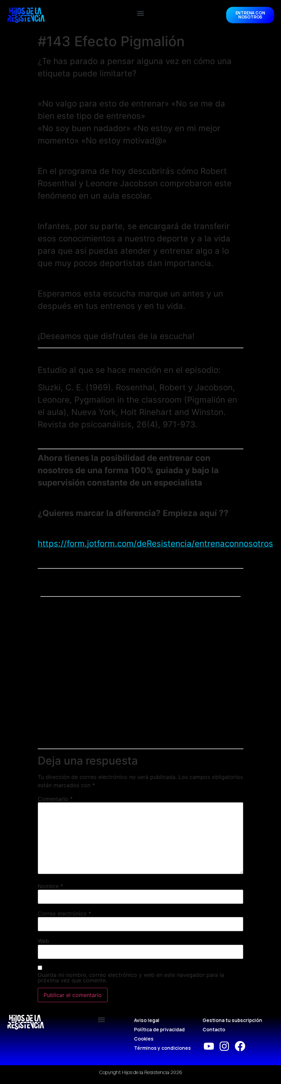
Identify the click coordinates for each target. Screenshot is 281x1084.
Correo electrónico (64, 913)
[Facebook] (240, 1046)
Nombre (50, 886)
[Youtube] (209, 1046)
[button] (140, 13)
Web (43, 941)
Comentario (55, 799)
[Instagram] (224, 1046)
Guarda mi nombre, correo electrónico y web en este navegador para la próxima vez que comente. (131, 977)
